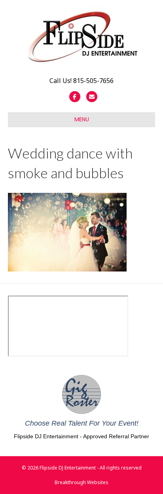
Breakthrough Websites (81, 482)
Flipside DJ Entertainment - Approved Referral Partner (81, 436)
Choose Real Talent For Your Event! (81, 423)
